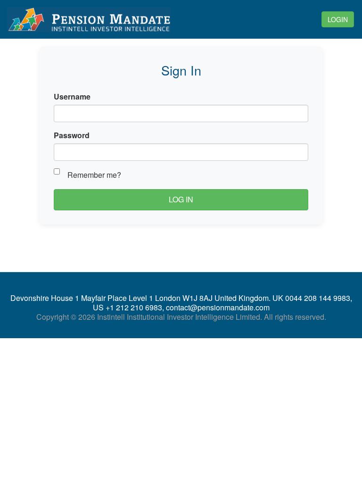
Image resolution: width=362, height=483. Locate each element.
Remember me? (94, 174)
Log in (181, 199)
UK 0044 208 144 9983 (311, 297)
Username (72, 96)
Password (72, 135)
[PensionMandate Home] (98, 19)
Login (338, 19)
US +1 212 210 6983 (127, 307)
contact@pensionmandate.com (218, 307)
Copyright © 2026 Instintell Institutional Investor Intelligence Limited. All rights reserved (180, 316)
